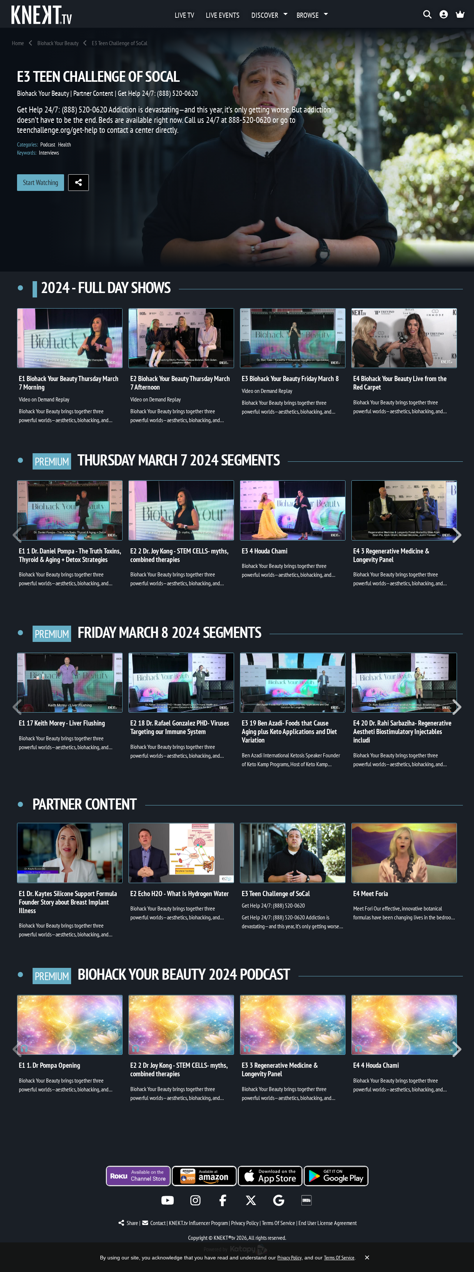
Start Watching (40, 182)
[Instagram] (195, 1200)
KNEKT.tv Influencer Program (198, 1222)
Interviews (49, 152)
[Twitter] (251, 1200)
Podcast (47, 144)
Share (132, 1222)
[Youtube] (167, 1200)
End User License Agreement (327, 1222)
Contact (158, 1222)
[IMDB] (306, 1200)
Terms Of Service (278, 1222)
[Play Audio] (70, 1025)
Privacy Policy (244, 1222)
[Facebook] (223, 1200)
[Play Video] (70, 338)
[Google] (278, 1200)
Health (64, 144)
